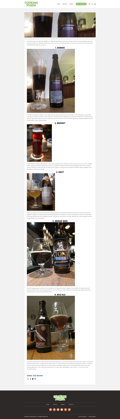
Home (47, 404)
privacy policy (92, 416)
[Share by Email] (28, 379)
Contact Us (71, 404)
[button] (89, 4)
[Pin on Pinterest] (35, 379)
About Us (55, 404)
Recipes (62, 404)
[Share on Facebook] (30, 379)
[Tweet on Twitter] (33, 379)
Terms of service (82, 416)
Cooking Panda (32, 416)
